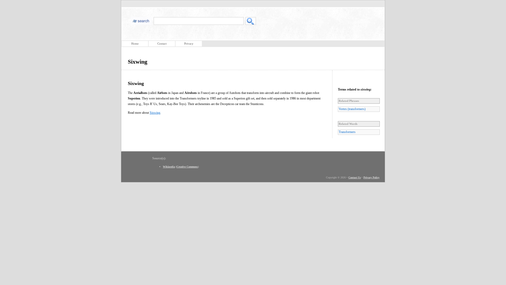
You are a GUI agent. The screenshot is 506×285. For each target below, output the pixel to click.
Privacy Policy (371, 177)
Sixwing (155, 113)
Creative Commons (187, 166)
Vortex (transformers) (352, 109)
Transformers (347, 132)
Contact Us (354, 177)
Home (135, 43)
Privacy (188, 43)
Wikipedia (169, 166)
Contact (162, 43)
